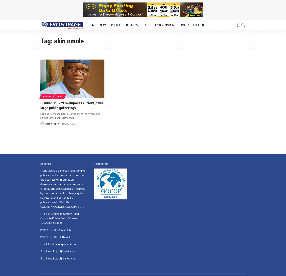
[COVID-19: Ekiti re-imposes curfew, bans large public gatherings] (72, 79)
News (60, 96)
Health (47, 96)
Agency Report (52, 123)
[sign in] (238, 25)
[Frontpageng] (61, 25)
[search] (243, 25)
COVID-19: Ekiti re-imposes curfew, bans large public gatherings (71, 105)
